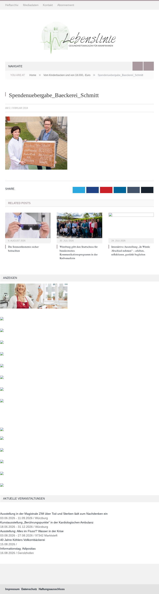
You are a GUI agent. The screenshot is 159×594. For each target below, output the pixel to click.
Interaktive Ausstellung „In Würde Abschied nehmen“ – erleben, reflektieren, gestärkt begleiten (130, 250)
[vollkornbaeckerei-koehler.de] (2, 354)
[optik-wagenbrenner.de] (2, 366)
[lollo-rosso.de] (2, 438)
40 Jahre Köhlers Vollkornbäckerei (22, 539)
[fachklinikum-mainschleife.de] (2, 389)
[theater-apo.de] (2, 401)
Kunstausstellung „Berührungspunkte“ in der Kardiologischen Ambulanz (46, 522)
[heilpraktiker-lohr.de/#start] (2, 485)
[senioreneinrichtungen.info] (2, 474)
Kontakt (48, 5)
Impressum (12, 589)
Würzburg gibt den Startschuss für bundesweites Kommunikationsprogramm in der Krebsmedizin (79, 252)
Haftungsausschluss (52, 589)
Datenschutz (29, 589)
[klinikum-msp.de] (2, 450)
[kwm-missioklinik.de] (2, 319)
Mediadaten (31, 5)
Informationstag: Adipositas (18, 548)
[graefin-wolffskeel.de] (2, 378)
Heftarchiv (11, 5)
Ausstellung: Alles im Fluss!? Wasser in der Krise (32, 531)
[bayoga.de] (2, 430)
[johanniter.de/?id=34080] (33, 307)
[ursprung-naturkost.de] (2, 462)
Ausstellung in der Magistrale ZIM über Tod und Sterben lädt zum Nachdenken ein (54, 513)
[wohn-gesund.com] (2, 342)
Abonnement (65, 5)
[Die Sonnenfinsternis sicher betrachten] (28, 227)
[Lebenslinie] (79, 36)
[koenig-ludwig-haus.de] (2, 331)
